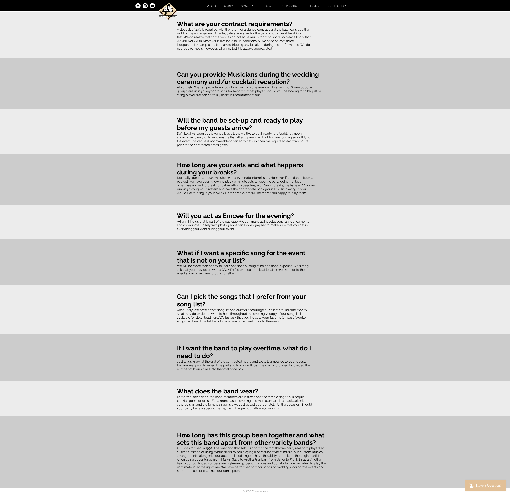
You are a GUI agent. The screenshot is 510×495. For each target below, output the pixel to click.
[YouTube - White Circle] (152, 5)
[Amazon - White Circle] (138, 5)
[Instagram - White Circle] (145, 5)
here (215, 317)
